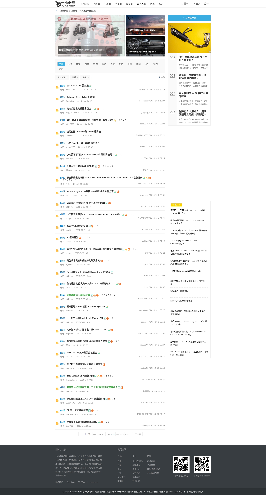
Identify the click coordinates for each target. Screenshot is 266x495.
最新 (74, 77)
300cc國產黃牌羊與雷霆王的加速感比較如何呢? (90, 120)
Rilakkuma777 (142, 135)
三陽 (119, 465)
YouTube (81, 482)
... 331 (131, 434)
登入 (198, 3)
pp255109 (144, 345)
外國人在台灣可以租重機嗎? (80, 166)
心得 (69, 64)
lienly (146, 264)
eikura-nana (143, 299)
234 (117, 434)
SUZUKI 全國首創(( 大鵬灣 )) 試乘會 (84, 364)
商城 (152, 3)
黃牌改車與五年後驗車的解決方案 (83, 260)
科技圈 (118, 3)
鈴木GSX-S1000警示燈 (78, 85)
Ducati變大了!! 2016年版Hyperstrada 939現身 (89, 272)
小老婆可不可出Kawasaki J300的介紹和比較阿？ (90, 154)
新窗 (163, 77)
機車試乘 (136, 477)
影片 (161, 3)
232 (108, 434)
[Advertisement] (189, 146)
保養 (78, 64)
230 (99, 434)
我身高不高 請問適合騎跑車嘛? (82, 422)
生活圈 (129, 3)
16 (114, 295)
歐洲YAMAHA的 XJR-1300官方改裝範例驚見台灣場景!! (94, 249)
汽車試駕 (136, 481)
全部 (61, 64)
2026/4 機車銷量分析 (179, 291)
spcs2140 (144, 124)
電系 (104, 64)
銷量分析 (136, 469)
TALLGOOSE (143, 414)
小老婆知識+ (137, 461)
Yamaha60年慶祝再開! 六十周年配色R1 (86, 203)
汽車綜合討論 (153, 473)
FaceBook (71, 482)
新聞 (138, 64)
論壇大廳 (141, 3)
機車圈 (97, 3)
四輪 (149, 456)
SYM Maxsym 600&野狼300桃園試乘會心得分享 (90, 191)
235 (122, 434)
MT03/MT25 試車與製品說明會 (82, 352)
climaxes (145, 322)
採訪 (147, 64)
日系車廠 (151, 465)
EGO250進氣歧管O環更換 (181, 301)
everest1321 (143, 183)
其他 (112, 64)
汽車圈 (107, 3)
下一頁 (138, 434)
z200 (146, 276)
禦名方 (146, 170)
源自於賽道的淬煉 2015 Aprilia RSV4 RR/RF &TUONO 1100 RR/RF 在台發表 (104, 177)
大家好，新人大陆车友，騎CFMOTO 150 (87, 329)
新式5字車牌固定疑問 (77, 226)
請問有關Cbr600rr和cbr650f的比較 (84, 131)
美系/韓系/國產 (153, 469)
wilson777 (144, 147)
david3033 (144, 356)
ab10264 (145, 402)
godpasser (144, 101)
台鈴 (119, 473)
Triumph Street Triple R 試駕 (81, 97)
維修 (130, 64)
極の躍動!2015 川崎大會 (78, 295)
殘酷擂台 (136, 465)
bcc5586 (145, 158)
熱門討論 (84, 3)
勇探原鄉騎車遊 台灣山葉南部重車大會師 (87, 341)
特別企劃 (136, 473)
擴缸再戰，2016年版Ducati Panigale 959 (86, 306)
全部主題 (61, 77)
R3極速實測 (72, 237)
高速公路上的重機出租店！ (80, 108)
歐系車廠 (151, 461)
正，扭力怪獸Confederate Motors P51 (85, 318)
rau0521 (145, 206)
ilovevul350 (144, 89)
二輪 (119, 456)
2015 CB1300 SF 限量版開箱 (80, 376)
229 (94, 434)
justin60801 (143, 333)
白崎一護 (145, 113)
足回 (121, 64)
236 (126, 434)
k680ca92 (144, 368)
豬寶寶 (146, 391)
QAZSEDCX (143, 218)
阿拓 (147, 253)
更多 (84, 77)
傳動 (95, 64)
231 (103, 434)
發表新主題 (190, 18)
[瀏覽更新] (91, 77)
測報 (155, 64)
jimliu (146, 287)
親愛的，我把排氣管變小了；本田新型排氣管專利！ (92, 387)
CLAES (145, 230)
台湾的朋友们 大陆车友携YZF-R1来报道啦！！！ (91, 283)
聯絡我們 (59, 482)
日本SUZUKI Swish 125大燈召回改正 (186, 271)
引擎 (87, 64)
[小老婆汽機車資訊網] (65, 6)
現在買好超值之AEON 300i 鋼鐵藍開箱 (86, 399)
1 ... (80, 434)
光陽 (119, 461)
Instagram (94, 482)
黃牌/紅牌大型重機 (88, 11)
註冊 (206, 3)
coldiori (145, 241)
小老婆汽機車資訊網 (56, 11)
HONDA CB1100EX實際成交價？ (83, 143)
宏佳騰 (120, 481)
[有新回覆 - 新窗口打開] (57, 88)
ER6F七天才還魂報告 (77, 410)
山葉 (119, 469)
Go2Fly (145, 425)
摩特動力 (121, 477)
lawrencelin (144, 195)
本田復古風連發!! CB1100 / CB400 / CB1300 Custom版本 (94, 214)
